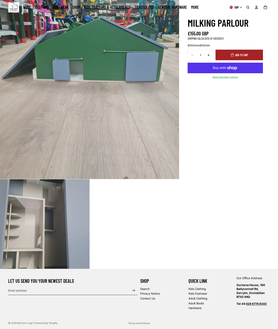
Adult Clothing (197, 298)
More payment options (225, 77)
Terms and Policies (139, 323)
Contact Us (147, 298)
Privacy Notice (150, 293)
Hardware (194, 308)
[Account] (256, 7)
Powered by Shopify (46, 323)
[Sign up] (133, 290)
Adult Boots (196, 303)
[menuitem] (195, 7)
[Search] (247, 7)
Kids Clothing (197, 289)
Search (145, 289)
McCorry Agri (25, 323)
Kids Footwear (197, 293)
